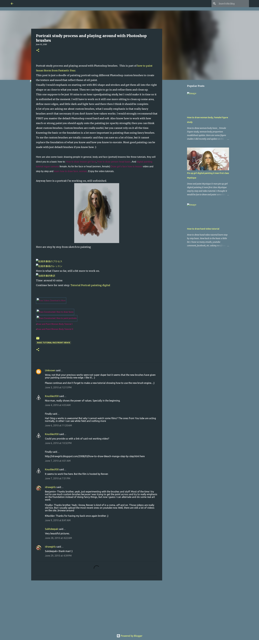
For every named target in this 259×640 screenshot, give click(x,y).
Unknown (50, 370)
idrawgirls (50, 487)
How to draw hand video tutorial (203, 229)
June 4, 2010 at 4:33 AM (58, 405)
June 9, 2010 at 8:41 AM (58, 520)
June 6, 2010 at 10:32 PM (58, 443)
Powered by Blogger (131, 635)
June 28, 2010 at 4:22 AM (58, 538)
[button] (38, 50)
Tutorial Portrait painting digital (90, 285)
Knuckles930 (52, 396)
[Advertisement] (96, 606)
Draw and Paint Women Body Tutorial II (55, 329)
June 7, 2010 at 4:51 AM (58, 460)
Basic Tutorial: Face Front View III (53, 343)
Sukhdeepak (51, 529)
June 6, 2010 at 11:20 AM (58, 425)
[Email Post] (38, 339)
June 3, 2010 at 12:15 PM (58, 387)
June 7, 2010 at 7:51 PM (57, 478)
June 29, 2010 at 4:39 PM (58, 555)
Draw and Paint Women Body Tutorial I (55, 324)
